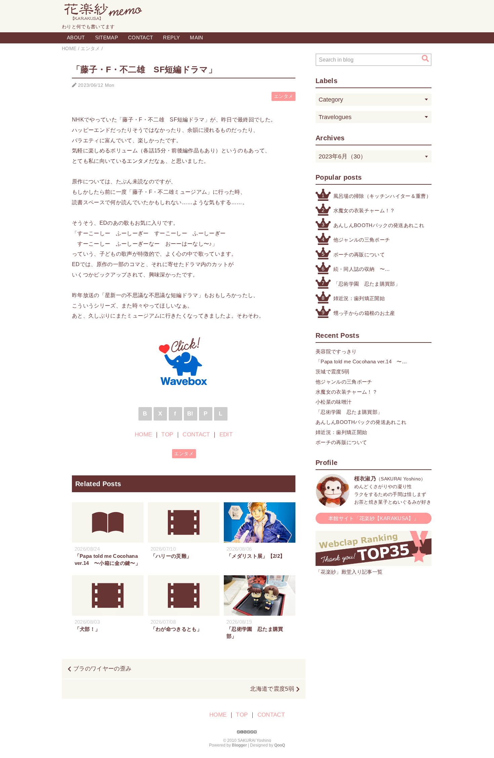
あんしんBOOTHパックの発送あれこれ (378, 225)
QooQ (279, 745)
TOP (167, 434)
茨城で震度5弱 (332, 371)
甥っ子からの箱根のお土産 (364, 313)
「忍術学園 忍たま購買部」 (366, 284)
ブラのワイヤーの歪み (102, 668)
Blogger (239, 745)
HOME (143, 434)
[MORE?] (332, 504)
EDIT (226, 434)
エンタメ (283, 96)
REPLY (171, 37)
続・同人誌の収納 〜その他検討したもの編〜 (361, 269)
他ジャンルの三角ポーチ (361, 240)
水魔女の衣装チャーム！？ (364, 210)
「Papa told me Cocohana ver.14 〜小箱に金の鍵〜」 (359, 362)
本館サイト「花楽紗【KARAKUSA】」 (373, 518)
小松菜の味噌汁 (334, 402)
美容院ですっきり (336, 351)
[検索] (425, 58)
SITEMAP (106, 37)
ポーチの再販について (359, 254)
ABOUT (76, 37)
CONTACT (140, 37)
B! (190, 413)
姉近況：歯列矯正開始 (359, 298)
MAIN (196, 37)
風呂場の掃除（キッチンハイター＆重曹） (382, 196)
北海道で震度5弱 (272, 689)
